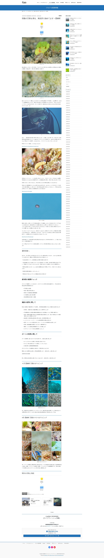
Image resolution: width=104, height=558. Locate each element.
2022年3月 (68, 212)
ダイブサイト (68, 81)
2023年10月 (68, 169)
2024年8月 (68, 146)
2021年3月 (68, 240)
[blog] (26, 501)
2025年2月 (68, 132)
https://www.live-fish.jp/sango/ (27, 236)
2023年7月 (68, 176)
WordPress (46, 555)
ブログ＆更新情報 (38, 543)
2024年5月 (68, 153)
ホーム (24, 543)
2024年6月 (68, 151)
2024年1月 (68, 162)
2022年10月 (68, 196)
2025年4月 (68, 128)
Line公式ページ (49, 526)
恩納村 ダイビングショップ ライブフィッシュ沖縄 (36, 494)
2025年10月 (68, 114)
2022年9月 (68, 199)
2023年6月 (68, 178)
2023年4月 (68, 183)
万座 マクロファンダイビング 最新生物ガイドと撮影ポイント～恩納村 (76, 36)
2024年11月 (68, 139)
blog (60, 15)
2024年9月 (68, 144)
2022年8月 (68, 201)
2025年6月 (68, 123)
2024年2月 (68, 160)
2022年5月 (68, 208)
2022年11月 (68, 194)
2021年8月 (68, 228)
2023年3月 (68, 185)
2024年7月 (68, 148)
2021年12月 (68, 219)
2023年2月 (68, 187)
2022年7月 (68, 203)
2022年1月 (68, 217)
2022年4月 (68, 210)
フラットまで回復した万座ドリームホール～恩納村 (48, 501)
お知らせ (67, 79)
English (44, 543)
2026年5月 (68, 98)
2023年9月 (68, 171)
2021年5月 (68, 235)
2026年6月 (68, 96)
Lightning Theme (51, 555)
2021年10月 (68, 224)
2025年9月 (68, 116)
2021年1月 (68, 244)
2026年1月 (68, 107)
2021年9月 (68, 226)
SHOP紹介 (48, 543)
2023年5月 (68, 180)
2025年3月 (68, 130)
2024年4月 (68, 155)
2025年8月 (68, 119)
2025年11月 (68, 112)
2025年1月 (68, 135)
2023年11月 (68, 167)
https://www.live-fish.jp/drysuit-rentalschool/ (30, 146)
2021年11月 (68, 221)
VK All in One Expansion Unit (59, 555)
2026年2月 (68, 105)
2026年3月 (68, 103)
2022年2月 (68, 215)
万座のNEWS (66, 543)
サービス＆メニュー (30, 543)
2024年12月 (68, 137)
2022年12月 (68, 192)
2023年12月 (68, 164)
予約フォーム (54, 543)
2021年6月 (68, 233)
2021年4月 (68, 237)
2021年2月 (68, 242)
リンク (67, 84)
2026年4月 (68, 100)
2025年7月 (68, 121)
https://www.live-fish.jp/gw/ (27, 191)
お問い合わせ (60, 543)
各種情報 (67, 86)
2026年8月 (68, 91)
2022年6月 (68, 205)
